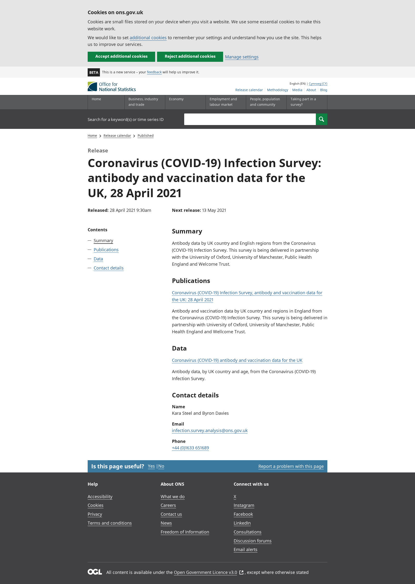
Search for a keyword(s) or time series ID (126, 119)
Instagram (244, 505)
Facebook (243, 514)
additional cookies (148, 37)
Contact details (109, 268)
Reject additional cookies (190, 56)
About (311, 90)
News (166, 523)
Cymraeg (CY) (318, 84)
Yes (151, 466)
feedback (154, 72)
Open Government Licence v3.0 (205, 572)
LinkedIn (242, 523)
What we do (173, 496)
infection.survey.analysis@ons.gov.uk (210, 430)
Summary (103, 240)
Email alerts (245, 549)
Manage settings (242, 57)
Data (98, 259)
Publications (106, 249)
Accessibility (100, 496)
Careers (168, 505)
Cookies (96, 505)
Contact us (171, 514)
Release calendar (249, 90)
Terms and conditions (110, 523)
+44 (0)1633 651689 (190, 448)
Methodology (277, 90)
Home (96, 99)
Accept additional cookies (121, 56)
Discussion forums (253, 541)
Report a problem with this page (291, 466)
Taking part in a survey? (303, 102)
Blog (323, 90)
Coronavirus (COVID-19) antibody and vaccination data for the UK (237, 360)
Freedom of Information (185, 532)
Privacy (95, 514)
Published (146, 135)
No (161, 466)
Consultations (248, 532)
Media (297, 90)
